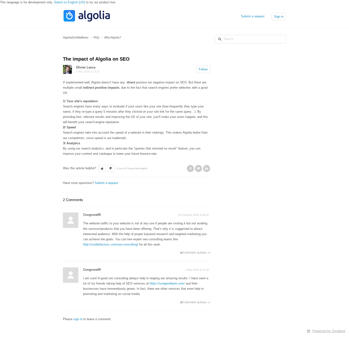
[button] (102, 168)
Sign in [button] (278, 16)
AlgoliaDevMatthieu (75, 37)
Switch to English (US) (69, 2)
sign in (77, 319)
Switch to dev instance (78, 324)
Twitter (198, 168)
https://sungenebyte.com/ (167, 283)
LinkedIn (206, 168)
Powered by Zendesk (328, 331)
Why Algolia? (112, 37)
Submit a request (252, 16)
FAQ (96, 37)
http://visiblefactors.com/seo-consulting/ (110, 244)
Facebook (190, 168)
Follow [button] (203, 69)
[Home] (86, 21)
